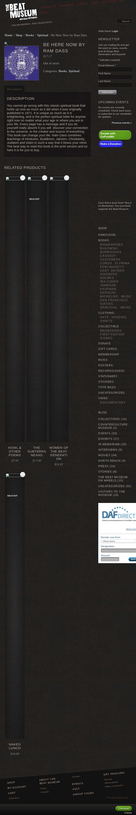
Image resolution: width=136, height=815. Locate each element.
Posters (105, 365)
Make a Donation (110, 143)
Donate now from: (111, 537)
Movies (104, 455)
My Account (17, 787)
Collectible (108, 326)
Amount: (105, 555)
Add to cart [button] (22, 177)
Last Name (104, 81)
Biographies (111, 244)
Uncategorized (111, 392)
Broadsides (111, 330)
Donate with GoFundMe (107, 135)
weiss (125, 307)
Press (103, 466)
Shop (43, 12)
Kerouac (108, 292)
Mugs (102, 359)
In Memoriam (109, 444)
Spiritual (42, 35)
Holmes (107, 277)
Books (30, 35)
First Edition (112, 334)
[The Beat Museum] (21, 12)
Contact (76, 776)
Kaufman (108, 289)
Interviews (107, 449)
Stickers (106, 381)
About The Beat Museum (49, 781)
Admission (107, 234)
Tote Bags (107, 387)
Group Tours (83, 794)
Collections (109, 418)
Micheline (109, 296)
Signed (106, 338)
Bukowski (109, 248)
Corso (106, 263)
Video (103, 398)
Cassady (108, 255)
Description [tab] (14, 89)
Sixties (106, 303)
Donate (104, 343)
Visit (76, 789)
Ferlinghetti (112, 266)
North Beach (109, 460)
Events (82, 4)
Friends (45, 792)
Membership (108, 354)
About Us (48, 7)
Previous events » (122, 122)
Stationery (108, 376)
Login (115, 31)
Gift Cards (107, 348)
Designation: (108, 546)
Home (8, 35)
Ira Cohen (109, 281)
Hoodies (119, 317)
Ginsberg (108, 274)
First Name (104, 73)
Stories (105, 471)
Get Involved (113, 773)
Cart (12, 793)
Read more (44, 177)
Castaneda (110, 259)
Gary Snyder (112, 270)
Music (126, 296)
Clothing (106, 312)
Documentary (113, 402)
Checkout (14, 797)
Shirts (106, 320)
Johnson (108, 285)
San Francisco (114, 300)
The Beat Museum (116, 798)
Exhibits (105, 438)
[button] (6, 43)
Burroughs (110, 252)
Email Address (107, 65)
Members (66, 5)
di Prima (122, 263)
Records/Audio (111, 370)
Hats (104, 317)
